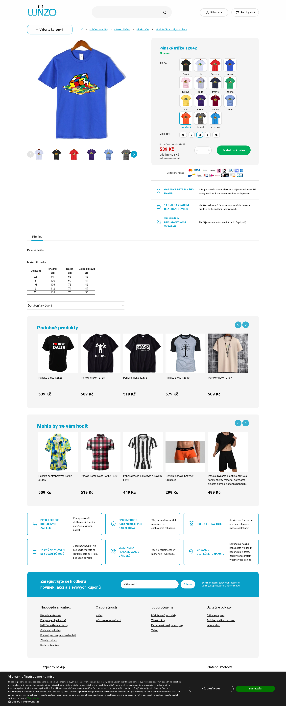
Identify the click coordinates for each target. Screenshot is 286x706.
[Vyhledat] (165, 12)
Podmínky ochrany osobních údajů (58, 635)
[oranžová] (186, 118)
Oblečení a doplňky (99, 29)
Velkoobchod (213, 625)
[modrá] (230, 65)
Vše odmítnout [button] (211, 688)
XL (216, 135)
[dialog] (143, 689)
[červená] (215, 65)
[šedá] (200, 82)
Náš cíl (99, 615)
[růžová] (186, 82)
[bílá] (200, 65)
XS (183, 135)
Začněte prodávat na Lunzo (221, 620)
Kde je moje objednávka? (53, 620)
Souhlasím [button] (255, 688)
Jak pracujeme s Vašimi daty (224, 585)
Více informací (34, 698)
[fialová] (200, 100)
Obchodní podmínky (50, 630)
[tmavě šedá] (200, 118)
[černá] (186, 65)
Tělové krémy (158, 620)
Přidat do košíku (233, 150)
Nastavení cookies (49, 645)
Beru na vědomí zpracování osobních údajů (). (221, 584)
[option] (39, 154)
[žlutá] (186, 100)
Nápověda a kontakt (50, 615)
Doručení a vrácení (40, 305)
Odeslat (188, 584)
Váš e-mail (130, 584)
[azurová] (215, 118)
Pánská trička (143, 29)
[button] (30, 154)
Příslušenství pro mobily (163, 615)
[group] (58, 367)
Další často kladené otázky (54, 625)
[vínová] (215, 100)
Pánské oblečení (122, 29)
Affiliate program (215, 615)
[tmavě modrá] (215, 82)
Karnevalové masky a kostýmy (167, 625)
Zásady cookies (48, 640)
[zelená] (230, 82)
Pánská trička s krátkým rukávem (171, 29)
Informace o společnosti (108, 620)
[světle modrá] (230, 100)
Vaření (154, 630)
